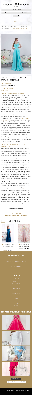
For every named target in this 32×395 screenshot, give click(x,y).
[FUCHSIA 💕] (16, 369)
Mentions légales (16, 303)
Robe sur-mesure (16, 283)
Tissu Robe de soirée (16, 288)
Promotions (16, 295)
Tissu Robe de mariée (16, 286)
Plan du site (16, 305)
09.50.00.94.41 (18, 268)
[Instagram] (18, 16)
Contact (16, 298)
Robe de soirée (16, 281)
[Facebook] (16, 16)
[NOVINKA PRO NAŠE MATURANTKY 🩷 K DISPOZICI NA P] (16, 322)
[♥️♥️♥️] (16, 338)
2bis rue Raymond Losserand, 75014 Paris (18, 261)
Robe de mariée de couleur (16, 290)
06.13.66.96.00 (18, 266)
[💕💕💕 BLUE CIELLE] (16, 353)
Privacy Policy (16, 392)
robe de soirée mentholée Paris (16, 188)
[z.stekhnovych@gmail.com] (14, 16)
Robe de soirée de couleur (16, 293)
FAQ (16, 300)
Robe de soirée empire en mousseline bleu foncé (8, 246)
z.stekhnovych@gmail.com (17, 215)
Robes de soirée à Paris (13, 26)
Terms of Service (24, 392)
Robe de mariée (16, 278)
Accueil (4, 26)
